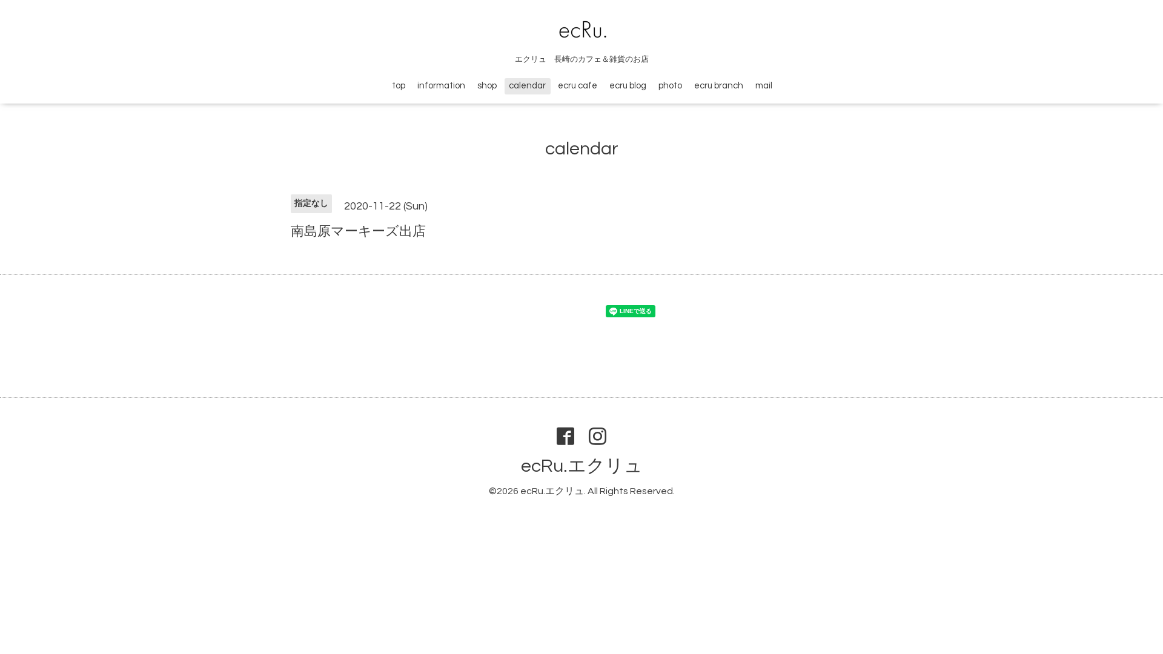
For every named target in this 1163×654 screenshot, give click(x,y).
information (441, 85)
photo (670, 85)
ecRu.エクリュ (582, 466)
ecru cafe (577, 85)
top (398, 85)
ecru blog (627, 85)
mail (763, 85)
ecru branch (718, 85)
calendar (527, 85)
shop (487, 85)
